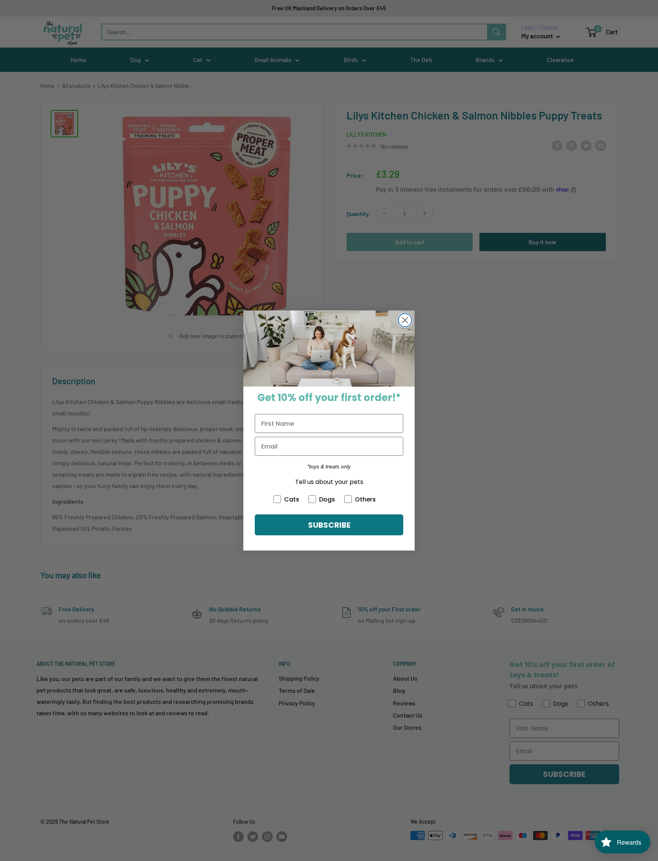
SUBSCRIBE (329, 525)
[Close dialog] (405, 320)
